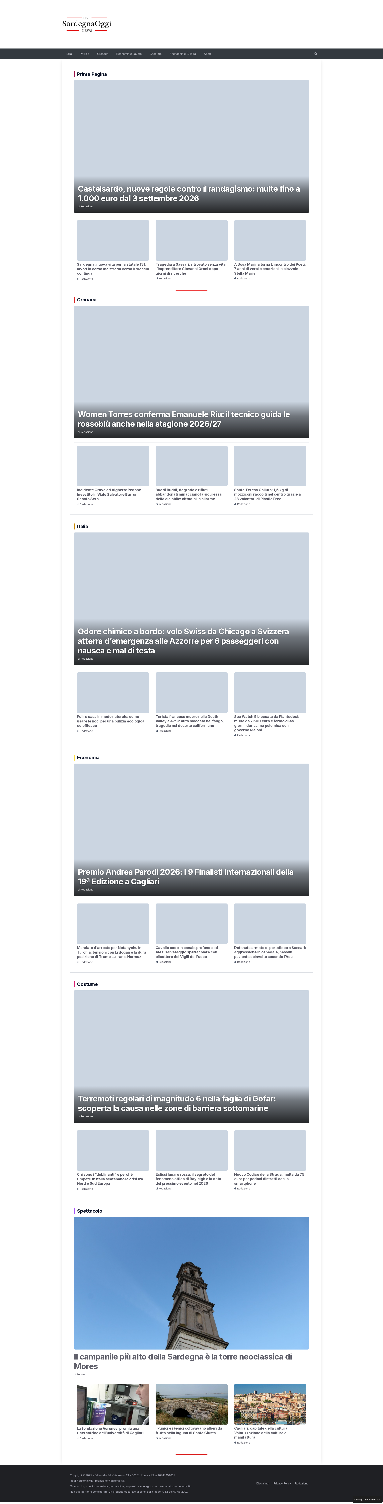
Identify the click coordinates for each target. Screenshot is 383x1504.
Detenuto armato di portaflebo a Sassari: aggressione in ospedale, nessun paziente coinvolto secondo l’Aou (270, 952)
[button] (315, 53)
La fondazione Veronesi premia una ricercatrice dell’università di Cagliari (110, 1430)
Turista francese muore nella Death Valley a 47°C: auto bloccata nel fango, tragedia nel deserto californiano (190, 721)
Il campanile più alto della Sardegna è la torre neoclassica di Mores (183, 1361)
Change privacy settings (367, 1499)
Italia (69, 53)
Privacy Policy (282, 1483)
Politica (84, 53)
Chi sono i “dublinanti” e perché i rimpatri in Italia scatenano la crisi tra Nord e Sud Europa (110, 1178)
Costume (156, 53)
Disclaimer (262, 1483)
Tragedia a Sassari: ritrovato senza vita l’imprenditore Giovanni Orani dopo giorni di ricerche (191, 268)
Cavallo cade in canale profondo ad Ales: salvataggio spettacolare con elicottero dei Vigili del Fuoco (187, 952)
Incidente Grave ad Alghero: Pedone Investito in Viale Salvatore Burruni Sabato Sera (109, 494)
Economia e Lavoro (129, 53)
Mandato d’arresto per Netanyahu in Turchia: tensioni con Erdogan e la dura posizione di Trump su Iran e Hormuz (111, 952)
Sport (207, 53)
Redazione (87, 206)
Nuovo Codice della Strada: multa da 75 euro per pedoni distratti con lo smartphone (269, 1178)
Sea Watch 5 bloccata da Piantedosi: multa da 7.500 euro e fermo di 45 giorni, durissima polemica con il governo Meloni (266, 723)
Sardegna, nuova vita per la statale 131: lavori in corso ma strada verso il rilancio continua (113, 268)
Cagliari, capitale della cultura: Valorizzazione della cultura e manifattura (261, 1432)
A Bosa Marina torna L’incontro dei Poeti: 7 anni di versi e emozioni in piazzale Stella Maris (270, 268)
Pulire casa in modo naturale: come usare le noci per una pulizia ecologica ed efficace (110, 721)
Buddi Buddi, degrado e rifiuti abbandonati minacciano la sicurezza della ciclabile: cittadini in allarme (189, 494)
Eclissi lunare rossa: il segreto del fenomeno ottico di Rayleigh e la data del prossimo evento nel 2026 (188, 1178)
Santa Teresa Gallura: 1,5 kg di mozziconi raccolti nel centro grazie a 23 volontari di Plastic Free (267, 494)
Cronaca (102, 53)
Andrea (81, 1374)
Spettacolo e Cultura (183, 53)
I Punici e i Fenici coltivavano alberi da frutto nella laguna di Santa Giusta (189, 1430)
